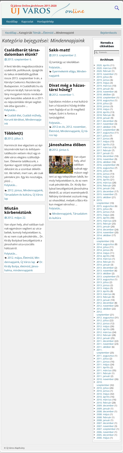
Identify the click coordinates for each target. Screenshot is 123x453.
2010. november (105, 379)
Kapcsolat (27, 21)
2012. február (104, 335)
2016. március (104, 182)
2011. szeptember (103, 351)
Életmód (48, 32)
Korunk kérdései (14, 119)
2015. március (104, 220)
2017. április (103, 144)
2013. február (104, 296)
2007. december (105, 423)
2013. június (103, 285)
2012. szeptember (103, 313)
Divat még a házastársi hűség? (67, 87)
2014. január (103, 264)
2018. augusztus (105, 100)
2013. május (103, 288)
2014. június (103, 249)
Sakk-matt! (59, 50)
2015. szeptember (103, 202)
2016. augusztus (105, 167)
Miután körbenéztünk (17, 210)
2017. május (103, 141)
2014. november (105, 232)
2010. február (104, 402)
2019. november (105, 74)
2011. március (104, 370)
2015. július (103, 208)
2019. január (103, 88)
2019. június (103, 79)
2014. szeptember (103, 240)
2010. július (103, 387)
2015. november (105, 194)
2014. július (103, 247)
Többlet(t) (13, 133)
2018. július (103, 103)
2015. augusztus (105, 206)
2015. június (103, 211)
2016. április (103, 179)
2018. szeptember (106, 97)
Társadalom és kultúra (17, 194)
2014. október (104, 235)
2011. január (103, 376)
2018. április (103, 112)
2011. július (103, 358)
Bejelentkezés (108, 32)
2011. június (103, 361)
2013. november (105, 270)
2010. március (104, 399)
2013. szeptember (106, 276)
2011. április (103, 367)
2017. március (104, 147)
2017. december (105, 120)
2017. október (104, 126)
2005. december (105, 434)
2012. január (103, 338)
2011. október (104, 346)
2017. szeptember (106, 129)
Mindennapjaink (70, 131)
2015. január (103, 226)
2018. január (103, 117)
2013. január (103, 299)
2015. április (103, 217)
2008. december (105, 411)
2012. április (103, 329)
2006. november (105, 432)
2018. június (103, 106)
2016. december (105, 156)
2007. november (105, 426)
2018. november (105, 91)
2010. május (103, 393)
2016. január (103, 188)
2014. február (104, 261)
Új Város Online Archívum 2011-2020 (34, 6)
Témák (37, 32)
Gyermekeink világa (64, 71)
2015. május (103, 214)
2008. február (104, 417)
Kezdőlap (12, 21)
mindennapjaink (23, 270)
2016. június (103, 173)
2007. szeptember (106, 428)
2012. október (104, 308)
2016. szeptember (106, 164)
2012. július (103, 320)
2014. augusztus (105, 244)
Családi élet (14, 115)
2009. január (103, 408)
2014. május (103, 253)
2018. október (104, 94)
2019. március (104, 85)
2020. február (104, 70)
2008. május (103, 414)
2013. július (103, 282)
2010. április (103, 396)
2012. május (15, 257)
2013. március (104, 294)
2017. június (103, 138)
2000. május (103, 437)
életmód (25, 266)
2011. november (105, 343)
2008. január (103, 420)
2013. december (105, 267)
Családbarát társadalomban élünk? (22, 52)
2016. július (103, 170)
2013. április (103, 291)
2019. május (103, 82)
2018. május (103, 109)
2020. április (103, 65)
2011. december (105, 341)
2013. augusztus (105, 279)
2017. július (103, 135)
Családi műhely (32, 115)
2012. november (76, 127)
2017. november (105, 123)
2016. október (104, 162)
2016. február (104, 185)
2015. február (104, 223)
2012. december (105, 302)
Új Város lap (27, 262)
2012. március (104, 332)
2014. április (103, 255)
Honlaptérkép (45, 21)
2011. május (103, 364)
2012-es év (58, 127)
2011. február (104, 373)
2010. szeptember (103, 383)
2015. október (104, 197)
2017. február (104, 150)
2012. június (15, 190)
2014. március (104, 258)
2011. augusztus (105, 355)
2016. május (103, 176)
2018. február (104, 115)
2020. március (104, 68)
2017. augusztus (105, 132)
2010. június (103, 390)
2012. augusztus (105, 317)
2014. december (105, 229)
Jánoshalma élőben (67, 144)
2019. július (103, 76)
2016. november (105, 159)
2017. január (103, 153)
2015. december (105, 191)
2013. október (104, 273)
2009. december (105, 405)
